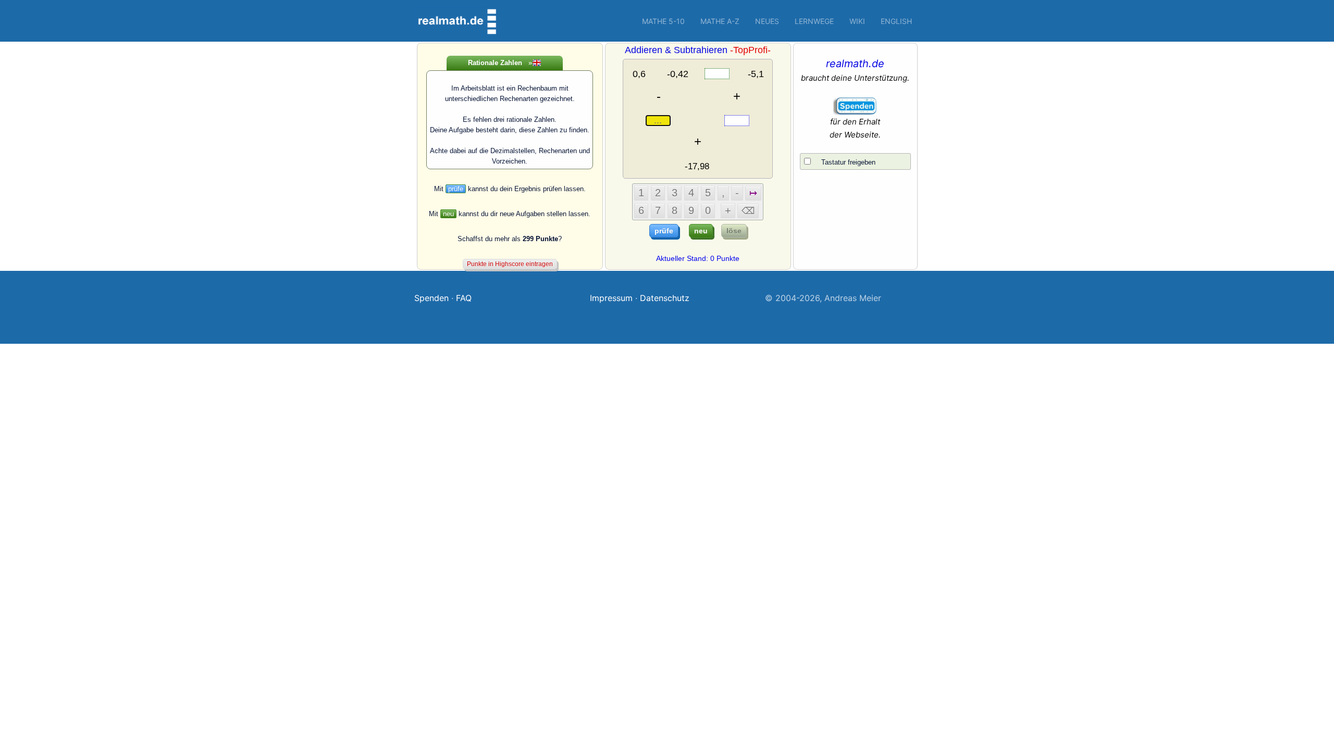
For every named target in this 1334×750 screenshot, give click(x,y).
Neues (767, 21)
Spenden (431, 298)
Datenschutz (664, 298)
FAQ (464, 298)
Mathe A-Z (719, 21)
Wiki (857, 21)
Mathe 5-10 (663, 21)
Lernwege (814, 21)
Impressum (611, 298)
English (896, 21)
